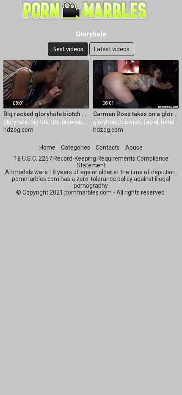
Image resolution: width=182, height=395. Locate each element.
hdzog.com (18, 129)
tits (55, 122)
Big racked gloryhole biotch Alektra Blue (46, 114)
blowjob (72, 122)
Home (47, 147)
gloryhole (15, 122)
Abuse (134, 147)
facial (150, 122)
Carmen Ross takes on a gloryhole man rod (136, 114)
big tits (39, 122)
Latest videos (112, 49)
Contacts (108, 147)
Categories (75, 147)
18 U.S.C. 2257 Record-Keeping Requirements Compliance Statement (91, 162)
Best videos (67, 49)
